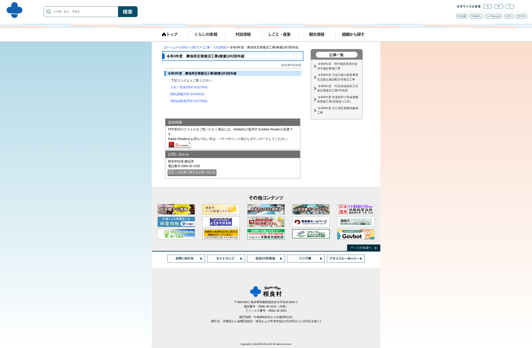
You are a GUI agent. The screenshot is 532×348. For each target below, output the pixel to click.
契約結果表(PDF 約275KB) (188, 101)
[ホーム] (169, 47)
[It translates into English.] (476, 17)
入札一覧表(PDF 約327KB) (188, 87)
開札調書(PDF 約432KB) (187, 94)
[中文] (509, 17)
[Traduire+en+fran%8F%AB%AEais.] (493, 17)
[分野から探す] (189, 47)
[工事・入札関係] (214, 47)
